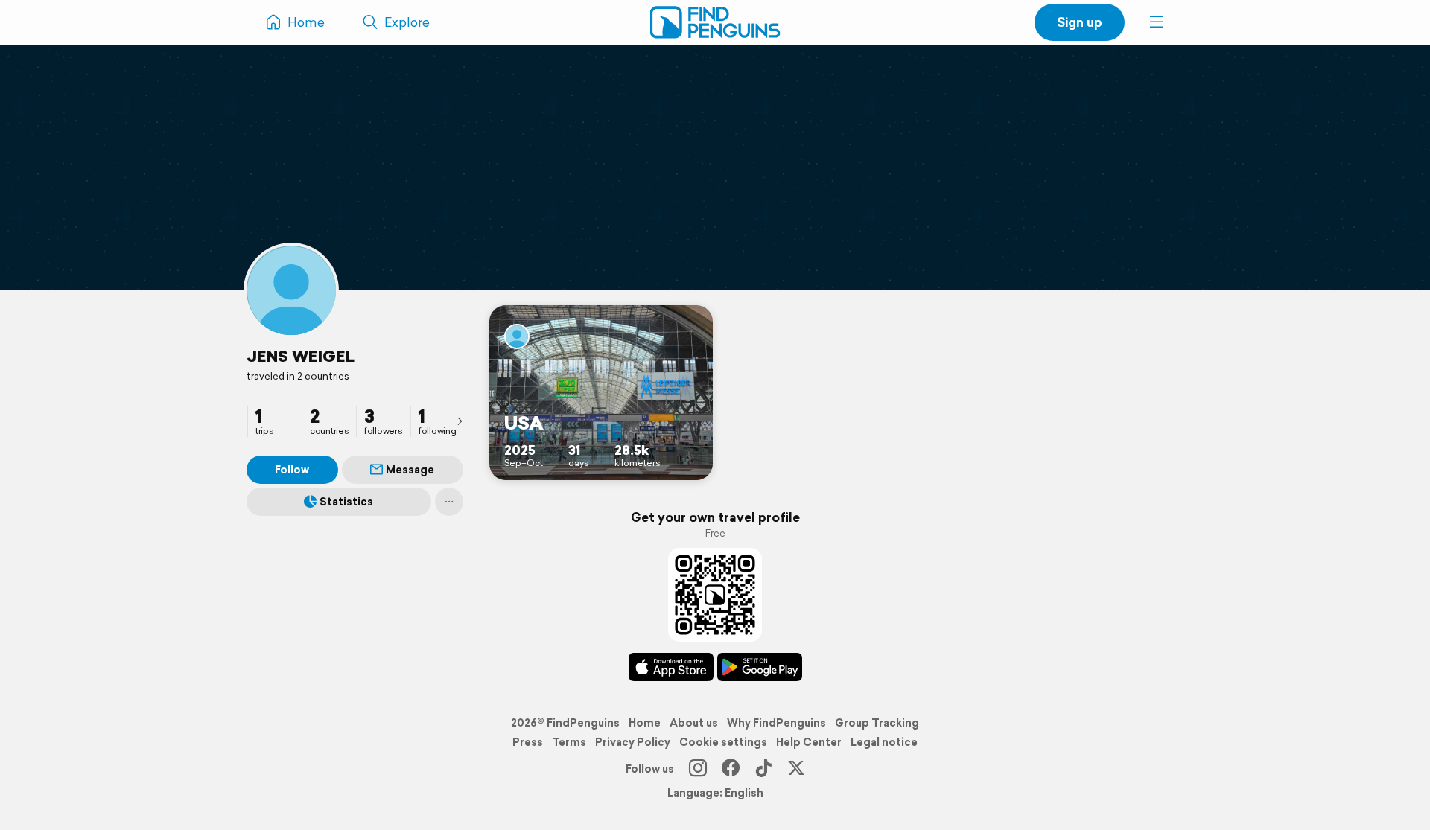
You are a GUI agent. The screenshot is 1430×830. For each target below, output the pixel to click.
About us (694, 722)
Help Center (809, 742)
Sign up (1079, 22)
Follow (292, 469)
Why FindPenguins (776, 722)
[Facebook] (731, 769)
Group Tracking (877, 722)
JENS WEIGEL (301, 356)
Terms (569, 742)
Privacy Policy (632, 742)
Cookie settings (723, 742)
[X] (796, 769)
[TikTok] (763, 769)
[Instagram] (698, 769)
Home (645, 722)
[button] (1156, 22)
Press (527, 742)
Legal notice (884, 742)
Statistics (346, 501)
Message (410, 469)
